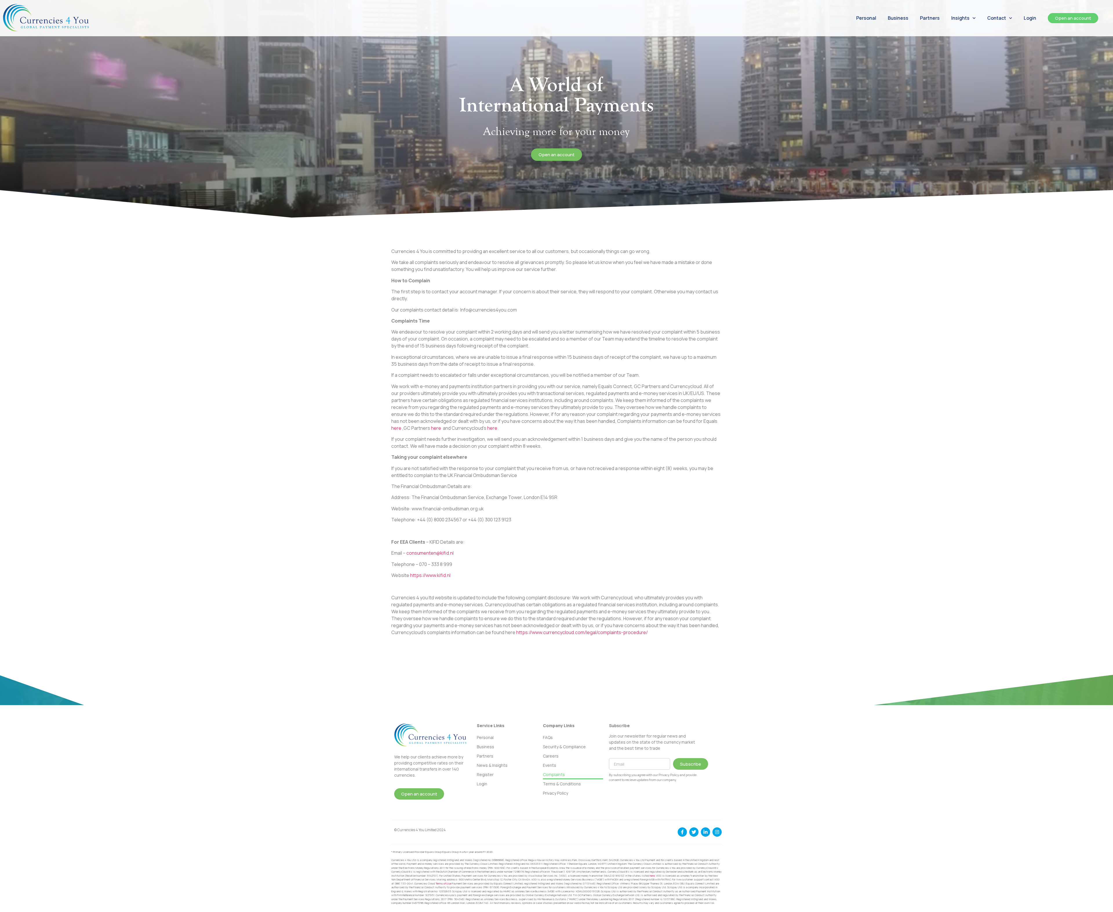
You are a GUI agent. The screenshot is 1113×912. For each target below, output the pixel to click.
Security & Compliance (564, 746)
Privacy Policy (555, 793)
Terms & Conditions (562, 784)
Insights (960, 18)
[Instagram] (717, 832)
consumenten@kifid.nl (430, 553)
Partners (930, 18)
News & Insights (492, 765)
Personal (866, 18)
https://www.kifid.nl (430, 575)
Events (549, 765)
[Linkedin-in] (705, 832)
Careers (551, 756)
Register (485, 774)
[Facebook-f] (682, 832)
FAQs (548, 737)
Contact (996, 18)
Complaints (554, 774)
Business (898, 18)
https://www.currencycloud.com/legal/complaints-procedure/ (582, 632)
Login (1030, 18)
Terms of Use (443, 883)
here (396, 428)
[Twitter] (694, 832)
